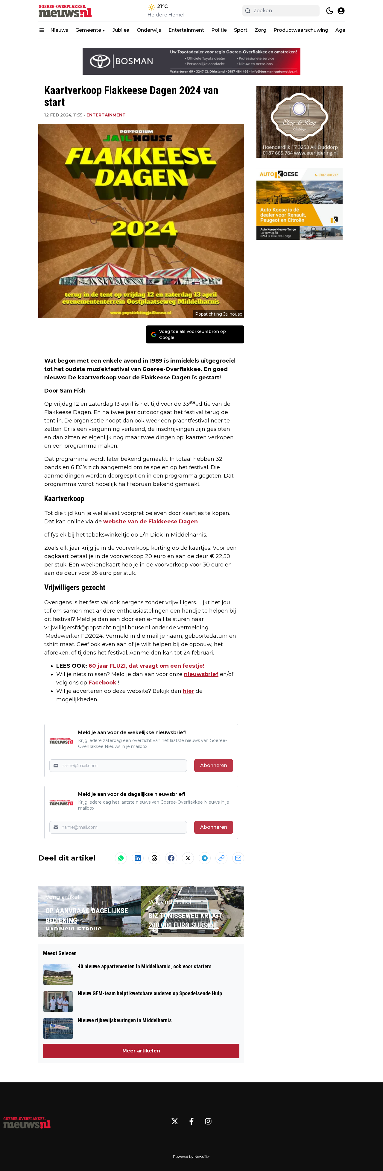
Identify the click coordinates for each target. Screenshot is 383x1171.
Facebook (102, 682)
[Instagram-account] (208, 1121)
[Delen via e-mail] (238, 858)
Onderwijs (149, 30)
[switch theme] (330, 11)
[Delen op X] (188, 858)
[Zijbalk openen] (41, 30)
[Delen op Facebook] (171, 858)
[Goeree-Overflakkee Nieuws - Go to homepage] (27, 1121)
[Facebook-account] (191, 1121)
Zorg (260, 30)
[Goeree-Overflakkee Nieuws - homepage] (65, 10)
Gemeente (88, 30)
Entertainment (186, 30)
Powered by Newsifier (191, 1156)
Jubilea (121, 30)
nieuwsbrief (201, 674)
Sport (240, 30)
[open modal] (341, 10)
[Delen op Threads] (154, 858)
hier (188, 691)
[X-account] (174, 1121)
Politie (219, 30)
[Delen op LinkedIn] (138, 858)
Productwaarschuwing (300, 30)
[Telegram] (205, 858)
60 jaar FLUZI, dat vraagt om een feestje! (146, 666)
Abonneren (213, 765)
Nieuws (59, 30)
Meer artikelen (141, 1051)
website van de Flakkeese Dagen (150, 521)
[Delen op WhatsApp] (121, 858)
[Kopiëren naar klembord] (221, 858)
